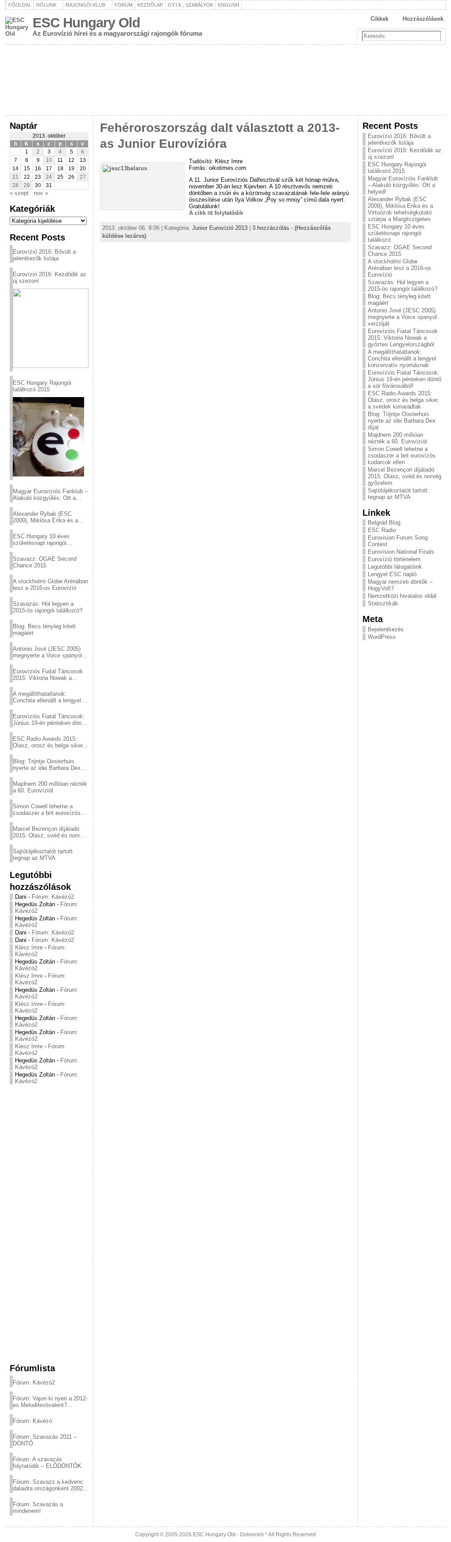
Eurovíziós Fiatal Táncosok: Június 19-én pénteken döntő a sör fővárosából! (49, 719)
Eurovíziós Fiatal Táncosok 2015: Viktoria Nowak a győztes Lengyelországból (48, 674)
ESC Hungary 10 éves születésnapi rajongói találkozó (41, 539)
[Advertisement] (49, 1223)
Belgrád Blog (384, 522)
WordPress (382, 637)
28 (15, 185)
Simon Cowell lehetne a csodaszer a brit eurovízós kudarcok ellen (47, 809)
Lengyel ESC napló (392, 574)
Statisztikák (383, 603)
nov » (41, 193)
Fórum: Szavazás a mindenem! (38, 1507)
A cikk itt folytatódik (216, 213)
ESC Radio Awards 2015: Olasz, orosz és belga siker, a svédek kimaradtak (48, 742)
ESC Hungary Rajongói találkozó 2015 (42, 386)
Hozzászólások (423, 18)
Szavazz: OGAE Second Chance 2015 (45, 562)
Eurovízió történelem (394, 559)
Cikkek (379, 18)
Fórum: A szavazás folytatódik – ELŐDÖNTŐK (47, 1462)
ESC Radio (382, 530)
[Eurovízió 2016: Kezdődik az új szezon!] (51, 328)
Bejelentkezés (386, 629)
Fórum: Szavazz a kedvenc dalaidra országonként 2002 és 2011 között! (48, 1485)
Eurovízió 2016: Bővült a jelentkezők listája (44, 255)
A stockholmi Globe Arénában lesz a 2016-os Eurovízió (50, 584)
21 (15, 177)
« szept (19, 193)
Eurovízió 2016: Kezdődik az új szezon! (49, 277)
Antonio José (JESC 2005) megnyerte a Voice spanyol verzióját (47, 652)
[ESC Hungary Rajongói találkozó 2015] (48, 436)
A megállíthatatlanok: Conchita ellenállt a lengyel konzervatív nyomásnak (47, 697)
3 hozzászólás (270, 228)
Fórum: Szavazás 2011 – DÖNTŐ (45, 1440)
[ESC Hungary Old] (225, 80)
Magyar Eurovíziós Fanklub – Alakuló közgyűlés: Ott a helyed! (50, 494)
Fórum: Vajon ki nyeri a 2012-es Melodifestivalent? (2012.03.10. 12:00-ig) (50, 1401)
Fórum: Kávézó (32, 1421)
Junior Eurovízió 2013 (220, 228)
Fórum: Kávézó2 (53, 896)
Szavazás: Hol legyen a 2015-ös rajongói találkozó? (47, 607)
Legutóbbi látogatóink (395, 566)
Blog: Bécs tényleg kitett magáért (44, 629)
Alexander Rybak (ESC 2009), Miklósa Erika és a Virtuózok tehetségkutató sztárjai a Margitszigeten (45, 517)
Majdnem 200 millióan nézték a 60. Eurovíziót (50, 787)
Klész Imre (29, 947)
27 (83, 177)
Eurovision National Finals (401, 551)
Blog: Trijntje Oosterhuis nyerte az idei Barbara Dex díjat (47, 764)
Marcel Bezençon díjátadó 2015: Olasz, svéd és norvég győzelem (49, 832)
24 (49, 177)
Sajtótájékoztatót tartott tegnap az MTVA (43, 854)
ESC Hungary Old (86, 22)
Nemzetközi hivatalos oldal (402, 596)
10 (49, 160)
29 (27, 185)
